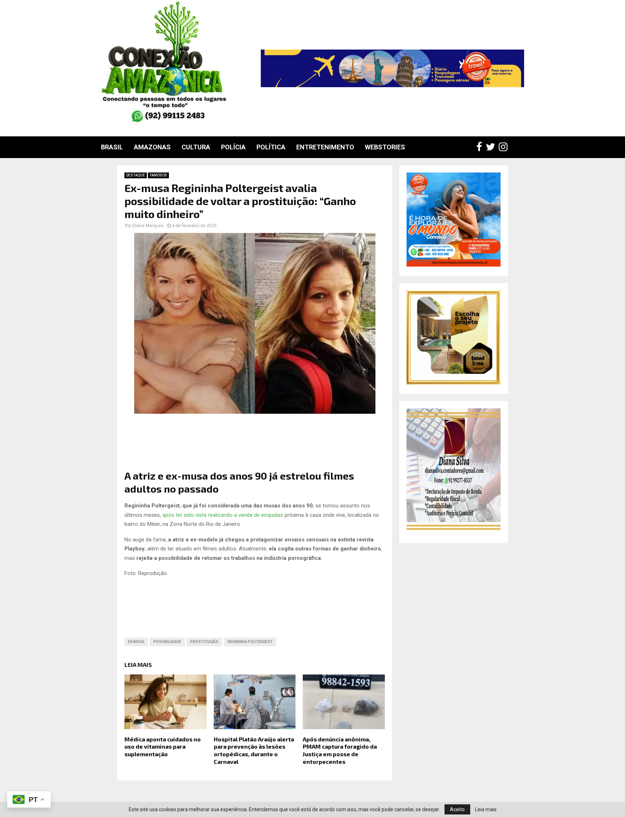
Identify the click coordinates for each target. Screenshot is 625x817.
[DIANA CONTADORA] (454, 532)
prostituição (204, 642)
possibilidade (167, 642)
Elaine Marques (147, 225)
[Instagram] (505, 147)
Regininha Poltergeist (250, 642)
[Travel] (392, 68)
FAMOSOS (158, 175)
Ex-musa (136, 642)
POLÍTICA (270, 147)
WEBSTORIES (385, 147)
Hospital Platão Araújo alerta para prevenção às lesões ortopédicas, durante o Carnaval (254, 750)
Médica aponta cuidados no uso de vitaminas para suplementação (162, 747)
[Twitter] (492, 147)
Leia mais (486, 809)
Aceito (457, 809)
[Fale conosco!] (454, 383)
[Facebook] (481, 147)
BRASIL (112, 147)
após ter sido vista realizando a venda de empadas (222, 515)
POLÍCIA (233, 147)
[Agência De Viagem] (454, 265)
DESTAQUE (135, 175)
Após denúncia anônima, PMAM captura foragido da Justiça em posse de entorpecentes (340, 750)
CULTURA (196, 147)
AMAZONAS (152, 147)
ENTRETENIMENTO (325, 147)
